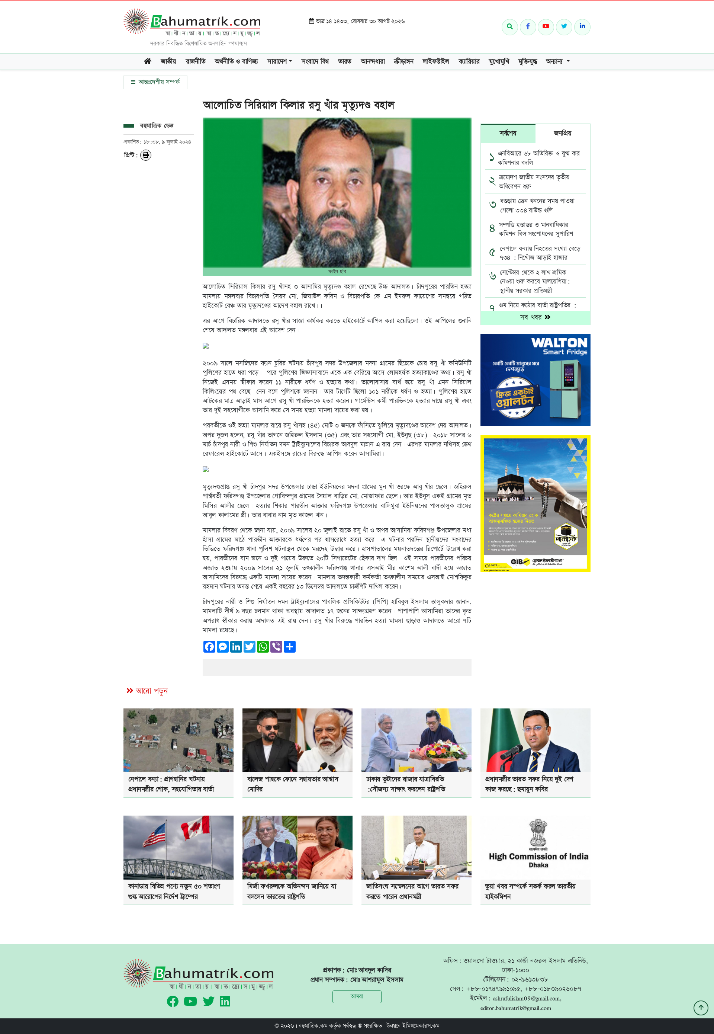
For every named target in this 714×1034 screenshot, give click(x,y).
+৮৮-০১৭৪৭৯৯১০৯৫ (493, 988)
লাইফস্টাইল (436, 61)
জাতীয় (168, 61)
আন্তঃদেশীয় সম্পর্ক (158, 82)
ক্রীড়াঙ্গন (403, 61)
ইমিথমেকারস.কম (421, 1026)
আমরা (357, 996)
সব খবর (532, 318)
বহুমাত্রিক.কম (313, 1026)
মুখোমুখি (499, 61)
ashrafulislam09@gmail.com (526, 998)
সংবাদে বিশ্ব (315, 61)
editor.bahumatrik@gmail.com (515, 1007)
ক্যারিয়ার (469, 61)
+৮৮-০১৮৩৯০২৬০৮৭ (553, 988)
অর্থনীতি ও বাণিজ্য (236, 61)
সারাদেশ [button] (277, 61)
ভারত (344, 61)
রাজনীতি (196, 61)
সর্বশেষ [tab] (508, 133)
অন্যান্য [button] (555, 61)
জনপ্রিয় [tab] (562, 133)
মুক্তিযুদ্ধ (527, 61)
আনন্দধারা (373, 61)
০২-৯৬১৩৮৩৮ (530, 979)
